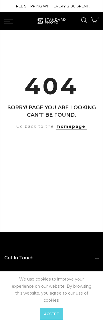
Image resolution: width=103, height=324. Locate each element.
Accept (51, 314)
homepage (71, 126)
